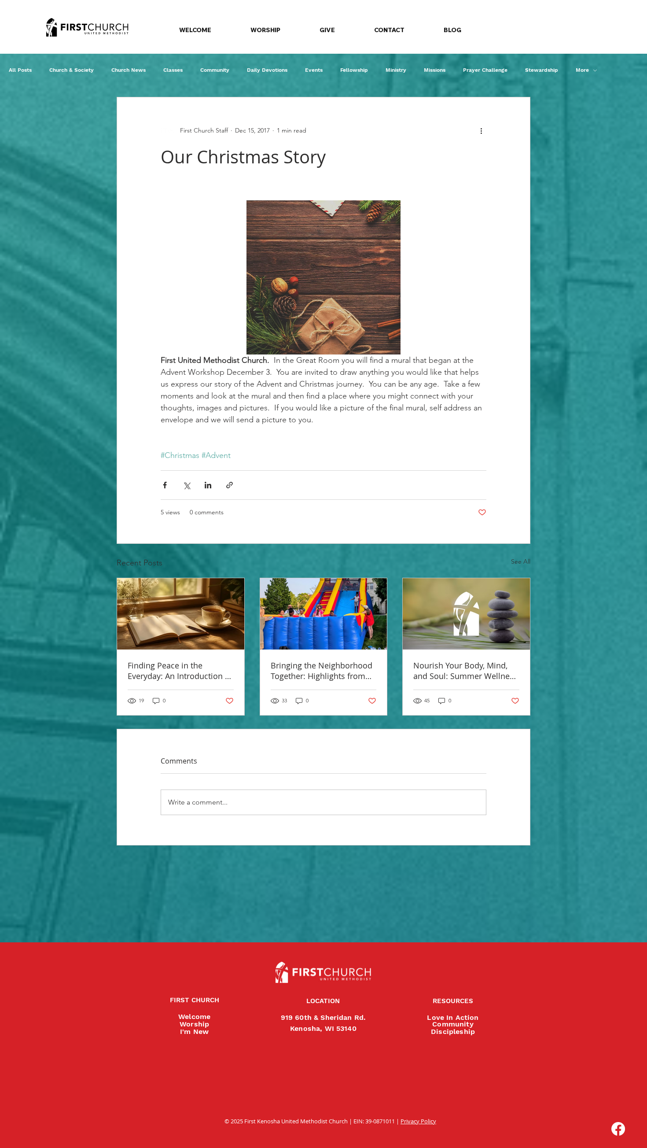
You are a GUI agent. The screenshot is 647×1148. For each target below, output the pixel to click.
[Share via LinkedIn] (208, 485)
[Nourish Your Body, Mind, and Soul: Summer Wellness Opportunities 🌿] (466, 614)
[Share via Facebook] (165, 485)
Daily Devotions (267, 70)
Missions (434, 70)
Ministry (396, 70)
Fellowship (354, 70)
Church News (128, 70)
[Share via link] (229, 485)
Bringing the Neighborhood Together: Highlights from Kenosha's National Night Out (321, 670)
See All (520, 561)
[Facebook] (618, 1129)
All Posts (20, 70)
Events (314, 70)
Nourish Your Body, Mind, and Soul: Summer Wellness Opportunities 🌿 (465, 670)
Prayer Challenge (485, 70)
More (582, 70)
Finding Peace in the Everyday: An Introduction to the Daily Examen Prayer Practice (180, 670)
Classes (173, 70)
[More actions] (481, 131)
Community (214, 70)
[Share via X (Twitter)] (186, 485)
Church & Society (71, 70)
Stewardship (541, 70)
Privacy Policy (418, 1121)
